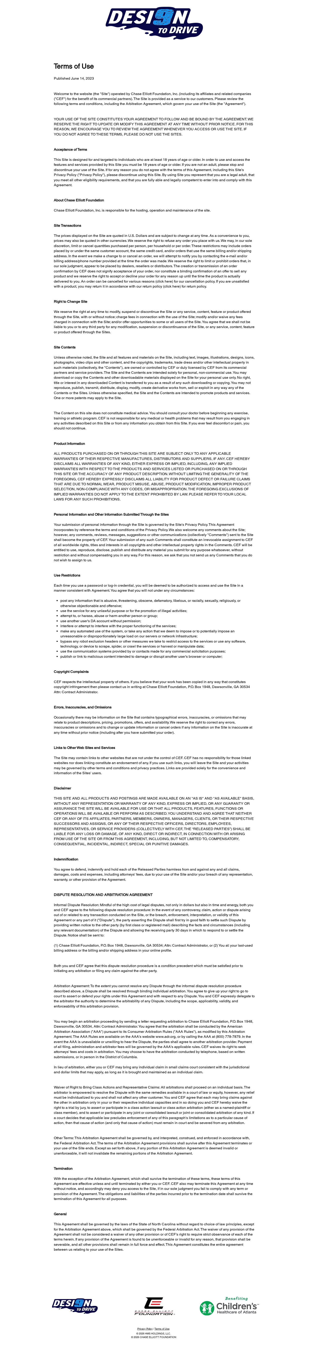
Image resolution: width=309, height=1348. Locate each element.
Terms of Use (161, 1328)
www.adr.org (166, 1036)
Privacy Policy (145, 1328)
